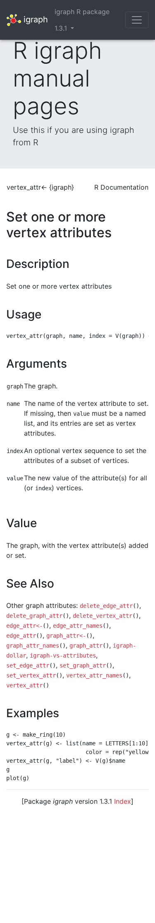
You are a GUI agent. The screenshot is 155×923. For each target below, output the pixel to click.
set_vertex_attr (31, 675)
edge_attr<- (24, 625)
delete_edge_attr (106, 605)
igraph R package (82, 11)
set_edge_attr (27, 665)
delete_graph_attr (34, 615)
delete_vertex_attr (102, 615)
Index (122, 801)
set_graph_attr (83, 665)
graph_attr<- (66, 635)
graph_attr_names (32, 645)
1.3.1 (62, 28)
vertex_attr (24, 685)
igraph (34, 19)
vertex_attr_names (94, 675)
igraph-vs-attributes (63, 655)
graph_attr (86, 645)
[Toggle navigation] (136, 20)
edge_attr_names (78, 625)
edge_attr (21, 635)
